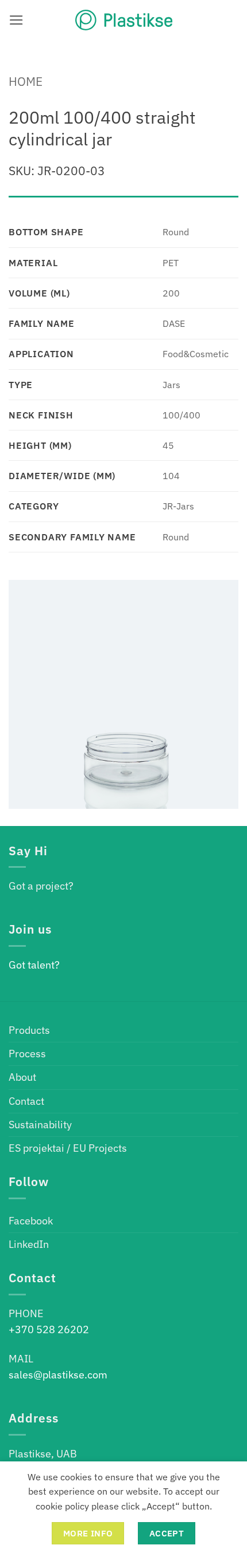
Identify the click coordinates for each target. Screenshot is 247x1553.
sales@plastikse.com (58, 1374)
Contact (26, 1101)
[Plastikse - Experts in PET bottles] (123, 20)
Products (29, 1030)
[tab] (123, 201)
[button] (16, 20)
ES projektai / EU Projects (68, 1148)
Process (27, 1053)
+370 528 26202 (49, 1329)
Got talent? (34, 964)
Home (26, 81)
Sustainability (40, 1124)
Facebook (31, 1220)
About (22, 1077)
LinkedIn (29, 1244)
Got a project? (41, 885)
